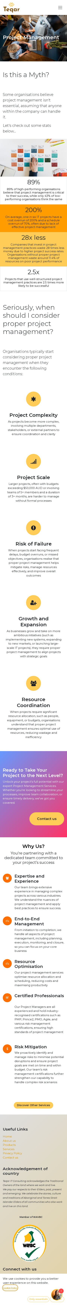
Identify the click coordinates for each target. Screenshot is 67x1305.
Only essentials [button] (38, 1299)
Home (7, 1136)
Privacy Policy (12, 1153)
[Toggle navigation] (60, 7)
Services (8, 1149)
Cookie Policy (10, 1287)
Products (9, 1145)
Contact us (47, 819)
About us (9, 1141)
